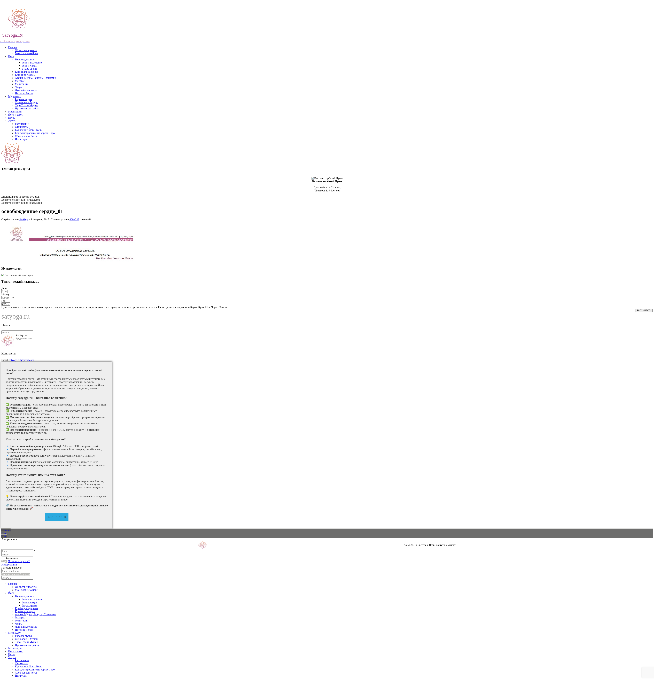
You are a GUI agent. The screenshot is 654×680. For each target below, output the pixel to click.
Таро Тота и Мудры (26, 105)
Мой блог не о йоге (26, 53)
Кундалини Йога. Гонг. (28, 129)
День (4, 288)
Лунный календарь (26, 90)
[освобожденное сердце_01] (75, 261)
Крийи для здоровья (26, 71)
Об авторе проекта (26, 50)
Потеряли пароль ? (19, 561)
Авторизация (9, 564)
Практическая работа (27, 108)
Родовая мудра (23, 99)
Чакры (18, 87)
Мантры (20, 80)
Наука (11, 117)
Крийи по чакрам (25, 74)
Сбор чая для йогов (26, 136)
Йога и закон (15, 114)
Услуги (12, 120)
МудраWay (14, 96)
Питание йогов (24, 93)
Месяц (5, 294)
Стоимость (21, 126)
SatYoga (23, 219)
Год (3, 300)
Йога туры (21, 139)
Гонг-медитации (24, 59)
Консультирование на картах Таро (35, 133)
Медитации (21, 84)
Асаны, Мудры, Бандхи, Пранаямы (35, 77)
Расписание (22, 123)
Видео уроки (29, 68)
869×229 (74, 219)
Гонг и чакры (29, 65)
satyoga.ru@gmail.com (21, 360)
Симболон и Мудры (26, 102)
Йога (11, 56)
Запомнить (11, 558)
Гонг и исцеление (32, 62)
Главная (12, 47)
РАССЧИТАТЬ (644, 310)
